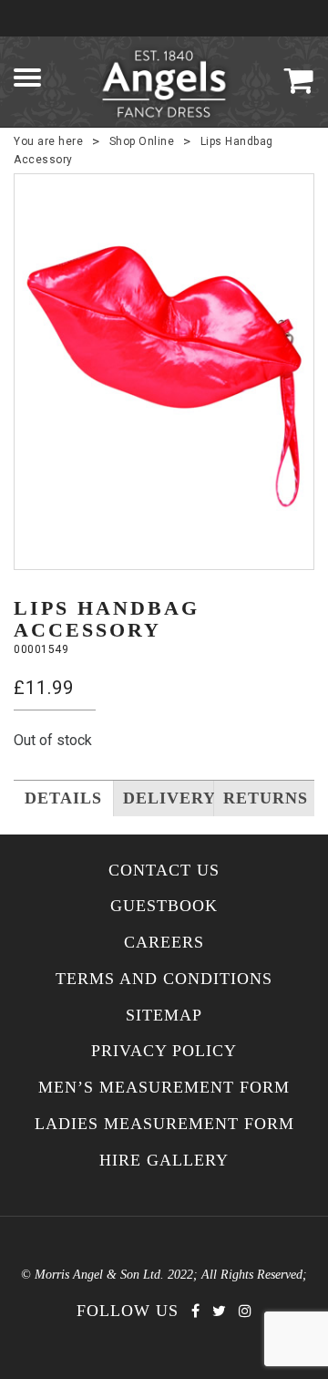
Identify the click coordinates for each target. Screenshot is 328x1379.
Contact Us (164, 870)
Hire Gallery (164, 1160)
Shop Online (142, 141)
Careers (164, 942)
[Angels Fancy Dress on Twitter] (219, 1311)
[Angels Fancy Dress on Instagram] (245, 1311)
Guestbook (164, 906)
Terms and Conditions (164, 979)
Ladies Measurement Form (164, 1124)
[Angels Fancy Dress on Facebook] (195, 1311)
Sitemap (164, 1015)
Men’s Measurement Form (164, 1087)
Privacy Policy (164, 1051)
